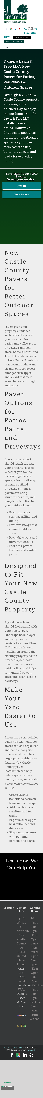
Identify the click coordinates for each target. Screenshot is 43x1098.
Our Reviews (22, 37)
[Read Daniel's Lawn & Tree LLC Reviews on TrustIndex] (7, 1087)
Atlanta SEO (32, 1050)
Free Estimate (14, 42)
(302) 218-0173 (21, 973)
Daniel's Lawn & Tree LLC (13, 1048)
